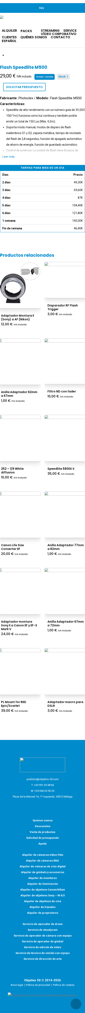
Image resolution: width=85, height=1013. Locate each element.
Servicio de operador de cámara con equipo (43, 935)
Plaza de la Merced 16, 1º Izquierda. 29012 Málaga (42, 796)
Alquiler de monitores (42, 878)
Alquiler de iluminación (42, 883)
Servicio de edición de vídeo (42, 947)
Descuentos (42, 826)
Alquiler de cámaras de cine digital (43, 866)
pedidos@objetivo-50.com (43, 779)
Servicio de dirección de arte (43, 958)
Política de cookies (63, 985)
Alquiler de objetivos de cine (42, 901)
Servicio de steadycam (43, 929)
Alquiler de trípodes (42, 907)
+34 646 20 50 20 (44, 790)
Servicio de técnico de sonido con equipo (42, 953)
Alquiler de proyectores (42, 912)
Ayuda (42, 843)
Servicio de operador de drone (42, 924)
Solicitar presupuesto (24, 87)
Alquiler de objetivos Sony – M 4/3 (42, 895)
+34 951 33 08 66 (44, 785)
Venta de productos (42, 832)
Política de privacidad (38, 985)
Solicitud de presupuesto (42, 837)
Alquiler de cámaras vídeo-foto (42, 854)
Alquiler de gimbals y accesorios (42, 872)
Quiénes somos (43, 820)
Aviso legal (17, 985)
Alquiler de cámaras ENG (42, 860)
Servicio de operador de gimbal (42, 941)
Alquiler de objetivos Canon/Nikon (42, 889)
